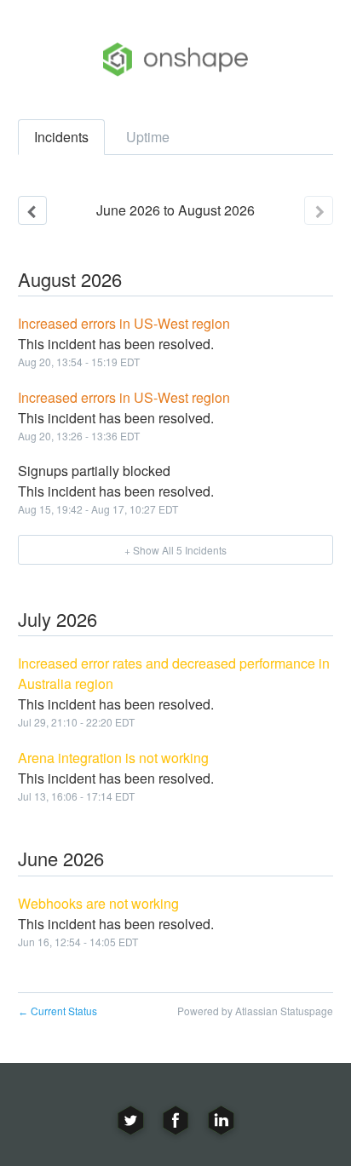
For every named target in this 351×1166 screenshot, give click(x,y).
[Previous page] (32, 210)
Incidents (61, 136)
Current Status (57, 1010)
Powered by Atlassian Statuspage (255, 1010)
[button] (176, 550)
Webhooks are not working (98, 903)
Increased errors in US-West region (124, 323)
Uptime (148, 136)
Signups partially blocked (94, 470)
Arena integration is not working (113, 757)
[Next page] (318, 210)
